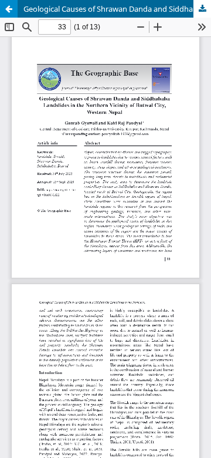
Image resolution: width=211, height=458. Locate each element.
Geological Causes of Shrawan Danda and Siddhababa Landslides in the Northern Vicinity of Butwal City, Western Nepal (117, 9)
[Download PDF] (202, 9)
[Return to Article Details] (9, 9)
